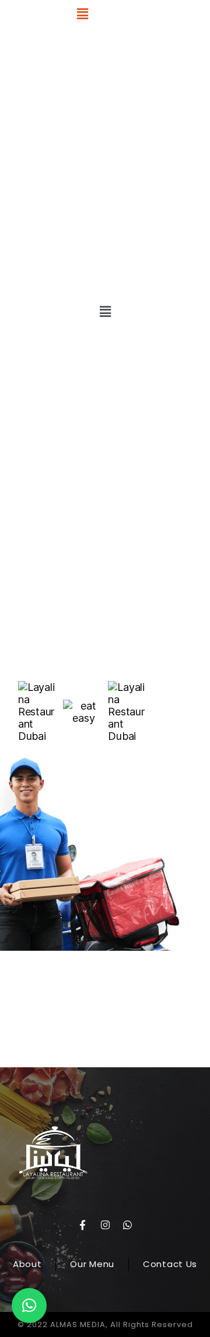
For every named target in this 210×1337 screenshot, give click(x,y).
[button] (82, 13)
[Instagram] (105, 1224)
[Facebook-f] (82, 1224)
